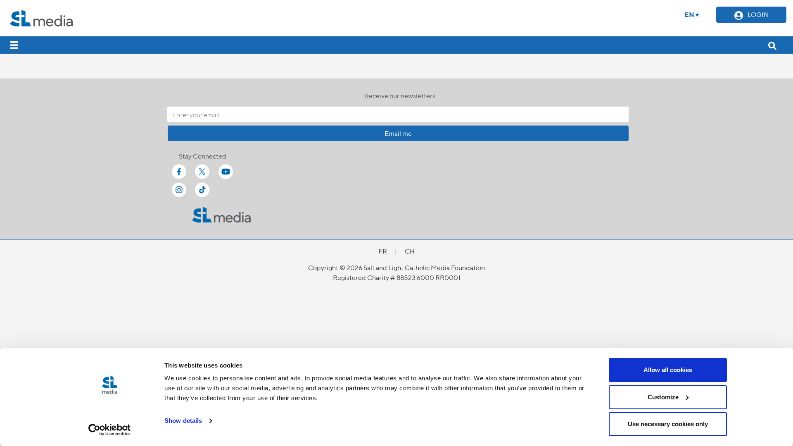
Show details (183, 420)
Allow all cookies (667, 369)
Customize (663, 397)
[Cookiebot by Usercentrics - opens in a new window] (110, 430)
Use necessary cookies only (668, 423)
